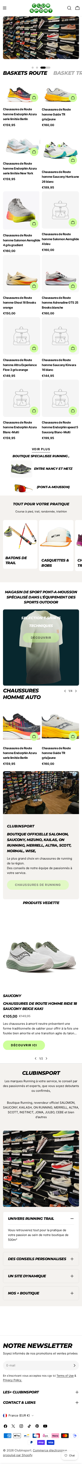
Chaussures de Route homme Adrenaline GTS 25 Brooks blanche (60, 302)
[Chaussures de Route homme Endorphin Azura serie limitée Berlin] (21, 724)
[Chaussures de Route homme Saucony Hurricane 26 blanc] (60, 147)
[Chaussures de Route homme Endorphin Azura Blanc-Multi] (21, 398)
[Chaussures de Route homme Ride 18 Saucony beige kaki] (41, 950)
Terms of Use (65, 1375)
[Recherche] (69, 8)
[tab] (25, 73)
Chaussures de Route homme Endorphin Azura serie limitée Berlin (20, 114)
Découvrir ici (24, 1045)
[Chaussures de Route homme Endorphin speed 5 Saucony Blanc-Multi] (60, 398)
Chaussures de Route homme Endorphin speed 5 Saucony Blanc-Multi (60, 427)
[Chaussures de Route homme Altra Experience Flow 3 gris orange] (21, 335)
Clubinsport (23, 1450)
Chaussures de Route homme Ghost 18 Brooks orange (19, 302)
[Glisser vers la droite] (76, 691)
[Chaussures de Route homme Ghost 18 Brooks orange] (21, 273)
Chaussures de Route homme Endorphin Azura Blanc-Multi (20, 427)
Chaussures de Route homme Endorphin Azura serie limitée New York (20, 168)
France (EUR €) (19, 1415)
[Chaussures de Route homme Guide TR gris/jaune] (60, 93)
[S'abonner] (74, 1365)
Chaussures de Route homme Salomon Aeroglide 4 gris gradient (21, 240)
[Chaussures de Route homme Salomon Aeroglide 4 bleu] (60, 210)
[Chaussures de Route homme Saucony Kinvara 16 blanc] (60, 335)
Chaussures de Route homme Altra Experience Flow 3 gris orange (20, 365)
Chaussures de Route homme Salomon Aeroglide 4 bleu (60, 239)
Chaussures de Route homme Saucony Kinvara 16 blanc (59, 365)
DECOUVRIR (41, 638)
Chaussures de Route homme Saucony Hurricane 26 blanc (60, 177)
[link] (21, 469)
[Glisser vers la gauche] (65, 691)
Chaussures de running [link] (38, 885)
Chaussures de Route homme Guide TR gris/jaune (56, 114)
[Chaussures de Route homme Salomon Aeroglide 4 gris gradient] (21, 210)
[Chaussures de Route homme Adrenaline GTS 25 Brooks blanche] (60, 273)
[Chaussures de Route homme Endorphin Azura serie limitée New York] (21, 143)
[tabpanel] (41, 261)
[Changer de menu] (5, 8)
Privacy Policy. (12, 1380)
